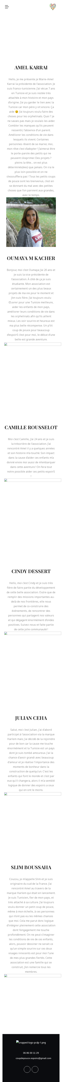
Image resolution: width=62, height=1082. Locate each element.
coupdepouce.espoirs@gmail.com (33, 1058)
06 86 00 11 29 (31, 1053)
